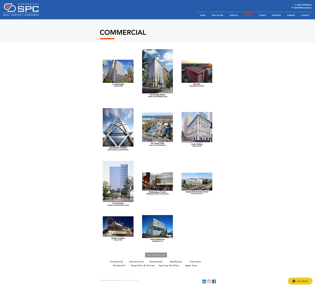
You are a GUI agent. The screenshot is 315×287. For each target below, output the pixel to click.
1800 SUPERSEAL (304, 5)
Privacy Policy (133, 280)
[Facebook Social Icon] (214, 281)
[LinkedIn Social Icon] (204, 281)
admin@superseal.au (303, 7)
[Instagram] (209, 281)
